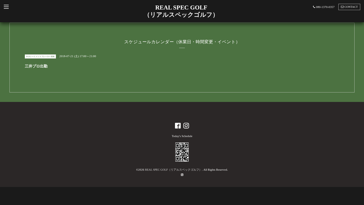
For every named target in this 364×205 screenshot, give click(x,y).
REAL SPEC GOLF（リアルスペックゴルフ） (173, 169)
